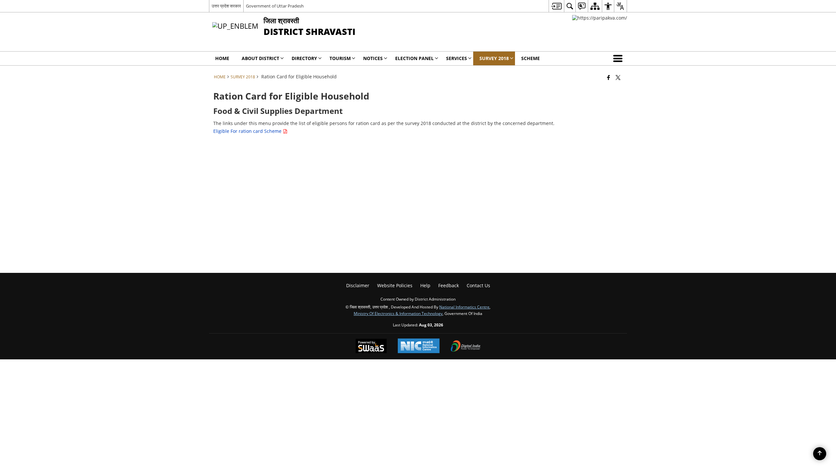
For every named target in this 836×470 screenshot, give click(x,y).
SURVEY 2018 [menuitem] (494, 58)
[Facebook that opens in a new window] (608, 77)
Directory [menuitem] (304, 58)
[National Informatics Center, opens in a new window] (418, 346)
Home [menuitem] (222, 58)
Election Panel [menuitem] (414, 58)
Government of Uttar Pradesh (275, 6)
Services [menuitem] (456, 58)
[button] (619, 58)
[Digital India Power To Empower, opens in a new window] (466, 346)
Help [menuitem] (425, 285)
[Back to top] (819, 453)
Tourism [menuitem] (340, 58)
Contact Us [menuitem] (478, 285)
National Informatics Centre (464, 306)
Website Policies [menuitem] (394, 285)
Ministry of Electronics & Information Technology (398, 313)
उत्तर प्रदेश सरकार (226, 6)
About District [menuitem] (260, 58)
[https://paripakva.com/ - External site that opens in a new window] (599, 18)
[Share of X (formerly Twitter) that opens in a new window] (618, 77)
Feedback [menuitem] (448, 285)
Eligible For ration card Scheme (248, 131)
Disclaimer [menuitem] (357, 285)
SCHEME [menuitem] (530, 58)
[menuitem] (556, 6)
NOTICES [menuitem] (373, 58)
